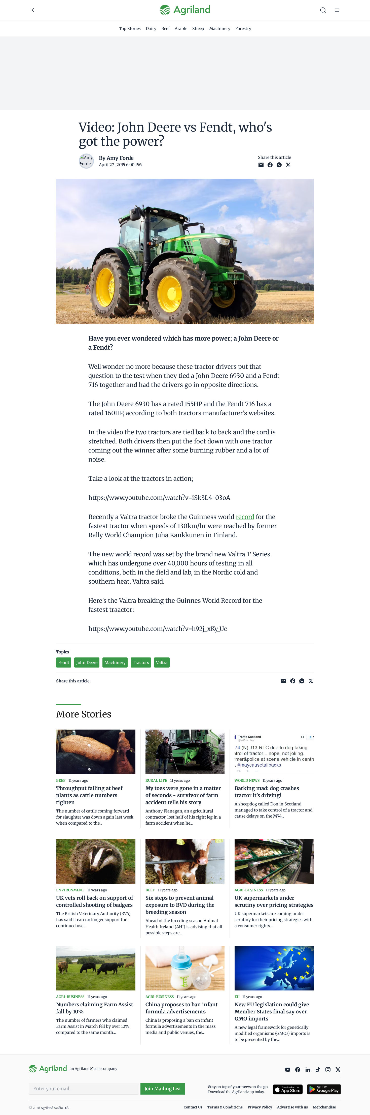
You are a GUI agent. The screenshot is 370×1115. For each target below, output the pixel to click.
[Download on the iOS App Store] (288, 1089)
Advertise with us (292, 1107)
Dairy (151, 28)
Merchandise (324, 1107)
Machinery (219, 28)
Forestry (243, 28)
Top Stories (130, 28)
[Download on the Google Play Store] (324, 1089)
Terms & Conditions (225, 1107)
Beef (165, 28)
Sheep (198, 28)
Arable (181, 28)
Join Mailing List (162, 1089)
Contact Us (193, 1107)
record (245, 517)
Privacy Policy (260, 1107)
